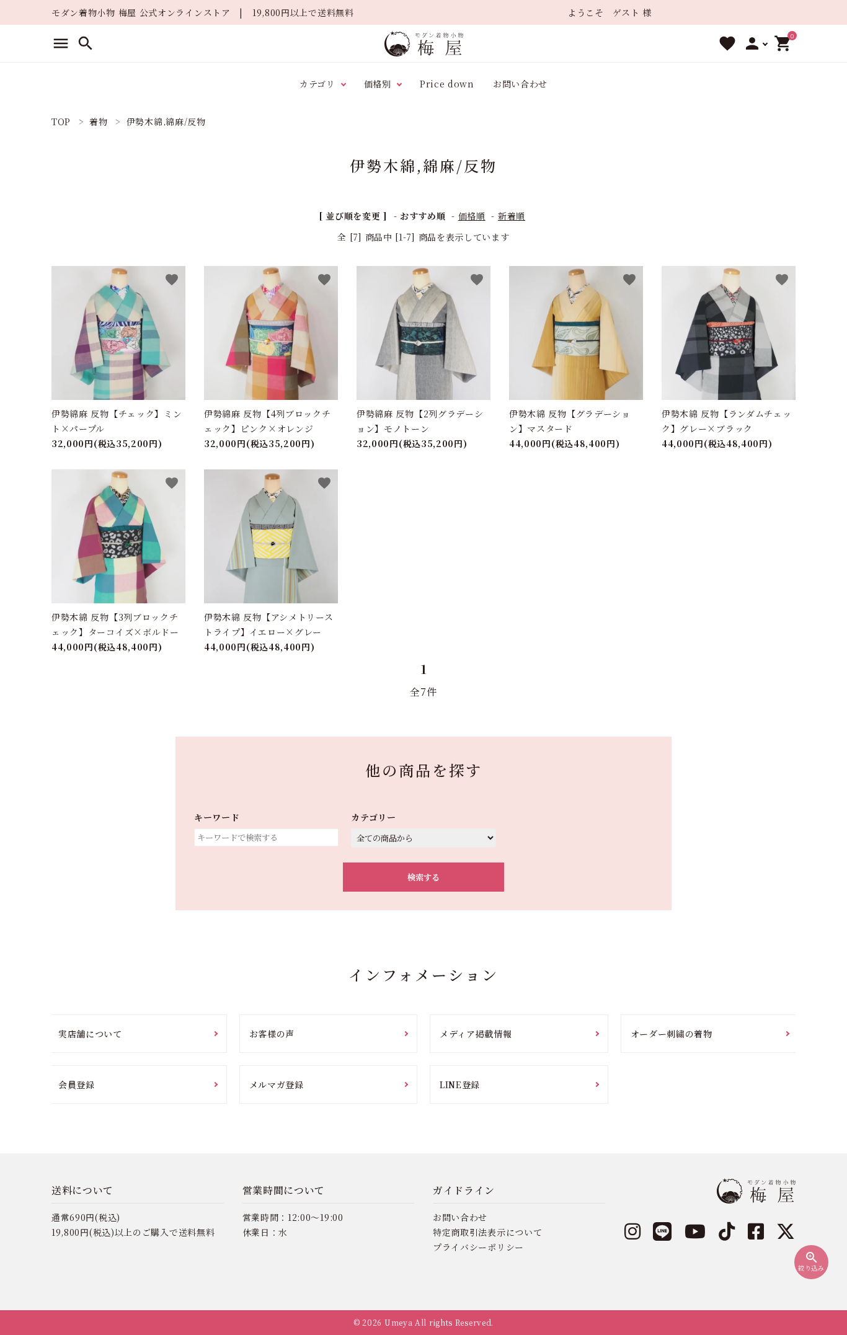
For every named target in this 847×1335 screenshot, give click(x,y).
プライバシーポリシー (478, 1247)
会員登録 (76, 1084)
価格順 (472, 216)
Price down (447, 84)
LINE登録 (460, 1084)
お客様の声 (272, 1033)
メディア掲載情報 (476, 1033)
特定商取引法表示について (487, 1232)
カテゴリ (317, 84)
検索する (423, 877)
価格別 (377, 84)
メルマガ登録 (276, 1084)
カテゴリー (373, 817)
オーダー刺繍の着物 (671, 1033)
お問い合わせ (520, 84)
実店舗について (90, 1033)
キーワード (217, 817)
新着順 (511, 216)
